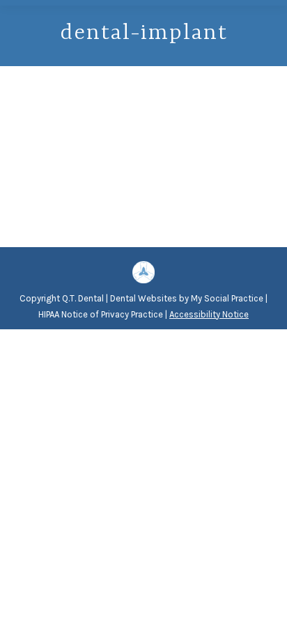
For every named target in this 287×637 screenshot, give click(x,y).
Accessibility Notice (209, 314)
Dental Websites (143, 298)
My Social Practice (226, 298)
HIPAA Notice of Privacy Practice (100, 314)
